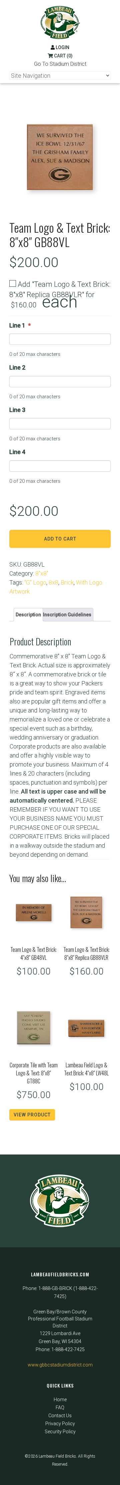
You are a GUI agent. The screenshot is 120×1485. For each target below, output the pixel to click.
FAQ (60, 1407)
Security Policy (60, 1431)
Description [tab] (28, 614)
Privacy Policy (60, 1423)
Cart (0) (63, 55)
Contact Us (60, 1415)
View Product (32, 1114)
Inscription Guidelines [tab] (67, 614)
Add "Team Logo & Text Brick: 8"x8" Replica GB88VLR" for (60, 295)
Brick (67, 582)
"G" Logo (35, 582)
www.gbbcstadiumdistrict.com (60, 1364)
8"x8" (41, 573)
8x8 (53, 582)
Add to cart (60, 539)
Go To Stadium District (60, 64)
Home (60, 1399)
